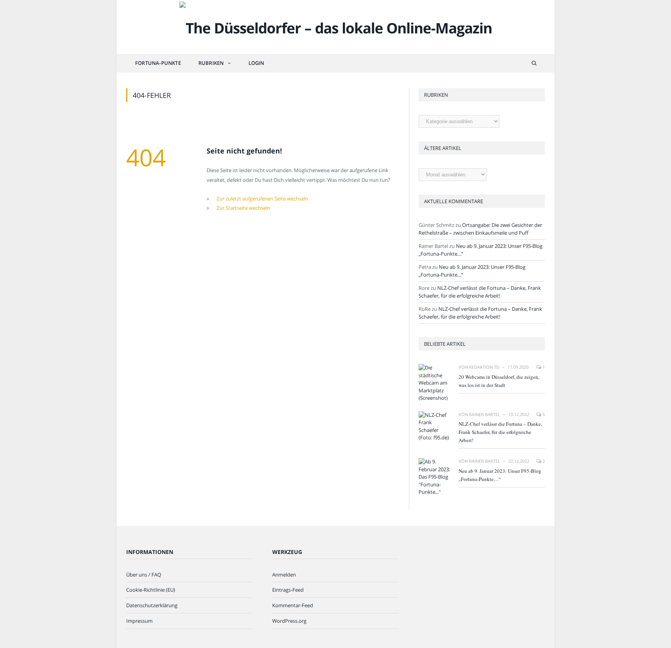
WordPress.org (289, 620)
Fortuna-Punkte (158, 62)
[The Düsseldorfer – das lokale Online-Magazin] (335, 26)
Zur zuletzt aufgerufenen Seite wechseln (262, 198)
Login (256, 62)
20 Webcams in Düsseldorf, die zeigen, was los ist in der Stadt (499, 380)
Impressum (139, 620)
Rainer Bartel (484, 414)
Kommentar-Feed (292, 605)
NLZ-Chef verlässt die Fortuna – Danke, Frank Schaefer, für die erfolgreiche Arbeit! (480, 291)
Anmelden (284, 574)
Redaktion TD (484, 367)
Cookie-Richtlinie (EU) (150, 589)
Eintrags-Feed (288, 589)
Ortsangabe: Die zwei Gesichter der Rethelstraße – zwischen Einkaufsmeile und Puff (480, 228)
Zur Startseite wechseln (243, 207)
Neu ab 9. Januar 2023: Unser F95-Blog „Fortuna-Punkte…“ (500, 475)
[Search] (534, 63)
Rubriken (211, 62)
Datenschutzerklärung (151, 605)
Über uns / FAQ (143, 574)
